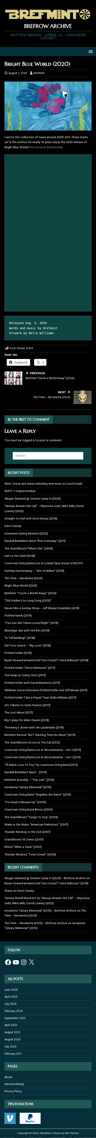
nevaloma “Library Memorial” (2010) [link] (27, 787)
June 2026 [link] (10, 990)
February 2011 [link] (13, 1053)
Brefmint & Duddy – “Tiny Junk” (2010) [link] (29, 780)
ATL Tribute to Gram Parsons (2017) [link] (27, 705)
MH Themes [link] (72, 1133)
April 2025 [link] (10, 996)
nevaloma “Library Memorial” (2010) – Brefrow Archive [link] (40, 910)
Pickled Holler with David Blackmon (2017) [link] (32, 683)
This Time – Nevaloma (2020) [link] (23, 578)
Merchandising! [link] (14, 1084)
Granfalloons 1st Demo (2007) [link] (24, 839)
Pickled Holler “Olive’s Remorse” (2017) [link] (29, 668)
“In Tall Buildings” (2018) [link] (19, 638)
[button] (90, 51)
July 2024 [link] (10, 1004)
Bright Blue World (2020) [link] (20, 585)
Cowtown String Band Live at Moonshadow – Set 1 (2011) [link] (42, 757)
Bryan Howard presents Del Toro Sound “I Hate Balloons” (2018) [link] (46, 660)
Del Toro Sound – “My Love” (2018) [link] (27, 645)
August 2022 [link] (12, 1032)
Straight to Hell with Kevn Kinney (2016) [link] (30, 518)
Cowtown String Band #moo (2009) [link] (28, 809)
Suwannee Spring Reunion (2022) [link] (26, 533)
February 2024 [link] (13, 1011)
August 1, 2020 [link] (17, 73)
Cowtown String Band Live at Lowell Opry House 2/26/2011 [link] (43, 563)
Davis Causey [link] (12, 526)
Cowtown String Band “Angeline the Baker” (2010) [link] (37, 794)
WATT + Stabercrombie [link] (19, 491)
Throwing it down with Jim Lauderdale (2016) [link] (34, 727)
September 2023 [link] (14, 1018)
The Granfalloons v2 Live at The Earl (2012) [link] (32, 742)
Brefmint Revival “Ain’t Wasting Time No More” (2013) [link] (39, 735)
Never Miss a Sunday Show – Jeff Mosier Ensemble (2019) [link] (41, 608)
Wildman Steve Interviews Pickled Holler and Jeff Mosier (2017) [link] (46, 690)
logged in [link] (28, 440)
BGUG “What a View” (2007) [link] (23, 847)
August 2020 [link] (12, 1039)
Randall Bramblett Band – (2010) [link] (25, 772)
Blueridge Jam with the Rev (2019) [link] (27, 630)
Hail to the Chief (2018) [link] (19, 556)
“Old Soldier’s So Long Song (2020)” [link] (28, 600)
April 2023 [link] (10, 1025)
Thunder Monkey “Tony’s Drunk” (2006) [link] (30, 854)
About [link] (8, 1077)
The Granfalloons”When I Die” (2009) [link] (28, 548)
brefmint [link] (38, 73)
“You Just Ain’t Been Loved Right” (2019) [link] (31, 623)
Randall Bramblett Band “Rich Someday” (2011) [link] (35, 541)
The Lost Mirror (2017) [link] (18, 712)
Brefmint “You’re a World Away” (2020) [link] (30, 593)
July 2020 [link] (10, 1046)
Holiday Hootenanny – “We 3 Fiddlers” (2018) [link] (34, 571)
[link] (48, 19)
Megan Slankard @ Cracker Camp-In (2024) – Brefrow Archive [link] (45, 878)
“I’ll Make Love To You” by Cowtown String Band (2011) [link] (41, 765)
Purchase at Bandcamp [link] (46, 147)
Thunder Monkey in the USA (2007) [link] (27, 832)
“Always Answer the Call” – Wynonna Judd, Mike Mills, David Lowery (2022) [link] (43, 509)
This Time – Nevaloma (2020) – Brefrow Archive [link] (35, 923)
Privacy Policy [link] (13, 1091)
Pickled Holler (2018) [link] (18, 653)
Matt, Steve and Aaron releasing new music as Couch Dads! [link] (43, 483)
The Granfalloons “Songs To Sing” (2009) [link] (31, 817)
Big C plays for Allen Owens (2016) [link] (26, 720)
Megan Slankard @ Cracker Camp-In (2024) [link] (32, 498)
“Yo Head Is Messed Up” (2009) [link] (25, 802)
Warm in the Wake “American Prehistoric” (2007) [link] (36, 824)
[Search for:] (48, 456)
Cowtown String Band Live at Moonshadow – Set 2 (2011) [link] (42, 750)
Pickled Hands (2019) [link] (18, 615)
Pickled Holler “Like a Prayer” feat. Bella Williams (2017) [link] (40, 697)
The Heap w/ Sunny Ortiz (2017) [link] (25, 675)
